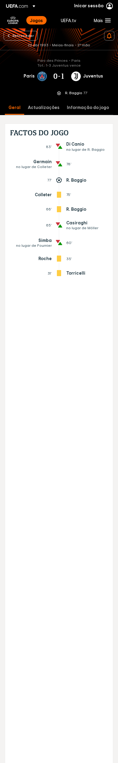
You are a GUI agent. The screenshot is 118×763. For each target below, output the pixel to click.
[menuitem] (40, 20)
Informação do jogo (88, 107)
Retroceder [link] (23, 35)
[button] (101, 20)
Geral (14, 107)
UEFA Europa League (13, 20)
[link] (36, 20)
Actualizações (44, 107)
